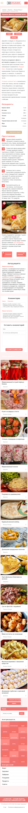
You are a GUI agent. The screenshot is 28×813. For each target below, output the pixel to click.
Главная (4, 9)
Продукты (5, 781)
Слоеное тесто (6, 113)
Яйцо (3, 123)
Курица (14, 37)
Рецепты (10, 9)
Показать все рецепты (15, 700)
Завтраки (5, 581)
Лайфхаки (5, 774)
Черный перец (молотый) (9, 121)
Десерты (5, 695)
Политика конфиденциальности (16, 807)
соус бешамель (18, 242)
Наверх (14, 703)
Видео (9, 34)
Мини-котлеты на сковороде (12, 634)
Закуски (18, 34)
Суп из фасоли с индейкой (11, 606)
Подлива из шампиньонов (11, 494)
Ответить (10, 301)
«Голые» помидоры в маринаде (13, 439)
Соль (3, 118)
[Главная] (14, 3)
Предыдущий (8, 254)
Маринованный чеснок (10, 467)
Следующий (20, 254)
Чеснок (4, 115)
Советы (4, 784)
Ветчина (4, 110)
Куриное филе (6, 107)
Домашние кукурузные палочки (13, 549)
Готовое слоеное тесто (9, 81)
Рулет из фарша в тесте (10, 411)
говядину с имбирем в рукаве (11, 276)
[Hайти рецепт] (26, 3)
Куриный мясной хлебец (10, 522)
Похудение (5, 778)
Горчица (4, 126)
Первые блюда (7, 609)
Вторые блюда (18, 9)
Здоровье (5, 771)
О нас (4, 807)
